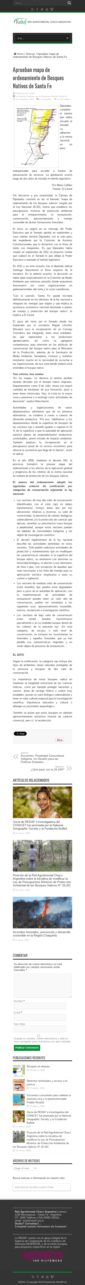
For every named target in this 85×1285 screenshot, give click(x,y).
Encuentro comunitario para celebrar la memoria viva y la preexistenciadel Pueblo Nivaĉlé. (49, 1099)
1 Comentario (45, 99)
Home (20, 53)
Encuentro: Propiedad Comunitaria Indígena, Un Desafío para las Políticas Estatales (42, 758)
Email (17, 1012)
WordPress (61, 1282)
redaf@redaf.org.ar (33, 1220)
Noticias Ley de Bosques (38, 96)
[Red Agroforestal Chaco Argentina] (42, 23)
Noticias (30, 53)
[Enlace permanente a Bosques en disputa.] (19, 1075)
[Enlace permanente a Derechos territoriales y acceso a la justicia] (19, 1090)
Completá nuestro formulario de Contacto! (40, 1226)
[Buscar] (69, 3)
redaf (32, 93)
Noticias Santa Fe (59, 96)
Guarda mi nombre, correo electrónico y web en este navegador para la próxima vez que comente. (42, 1040)
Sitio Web (19, 1024)
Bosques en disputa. (38, 1066)
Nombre (18, 1001)
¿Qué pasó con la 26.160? (47, 768)
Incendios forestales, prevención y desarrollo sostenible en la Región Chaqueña (41, 933)
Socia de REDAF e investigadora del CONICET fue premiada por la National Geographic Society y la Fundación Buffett (40, 825)
